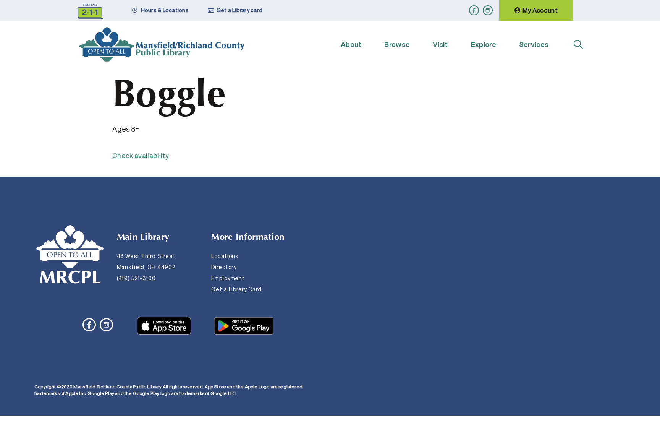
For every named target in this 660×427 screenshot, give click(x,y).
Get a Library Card (236, 289)
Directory (224, 267)
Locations (224, 256)
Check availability (140, 155)
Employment (228, 278)
